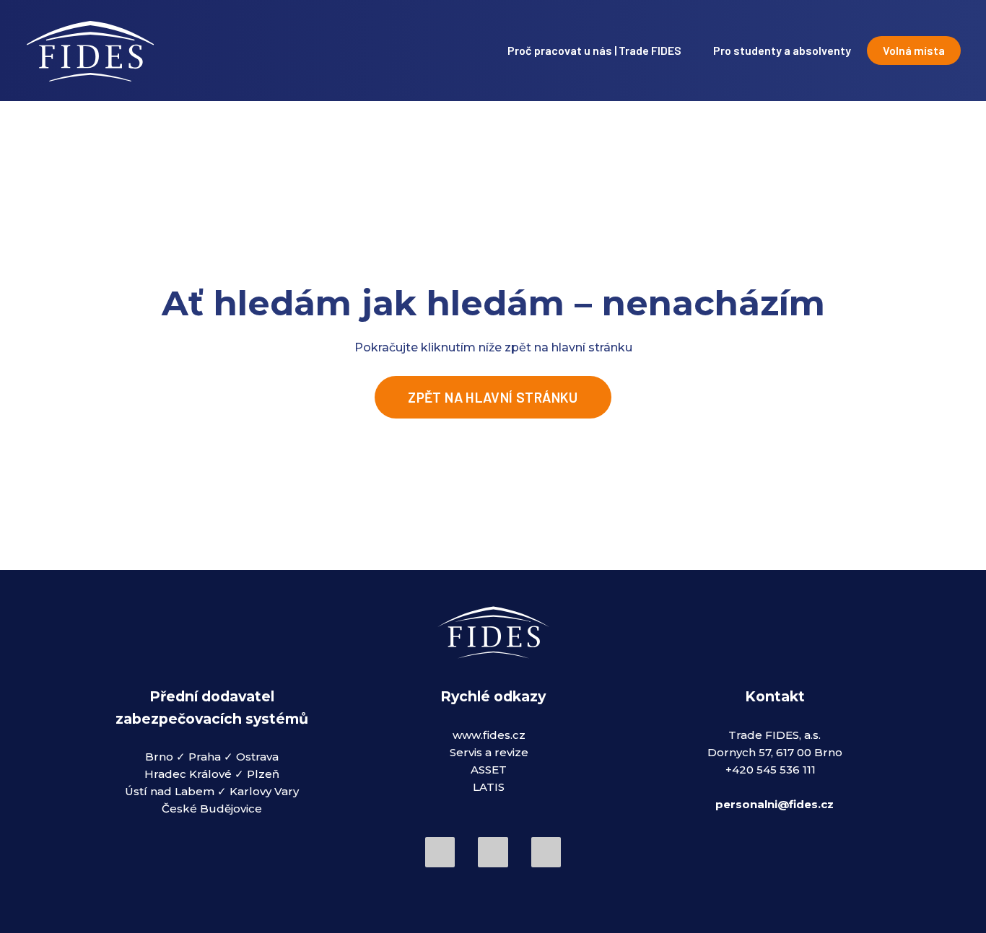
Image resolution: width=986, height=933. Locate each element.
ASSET (489, 769)
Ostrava (257, 757)
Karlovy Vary (264, 792)
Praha (206, 757)
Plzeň (263, 774)
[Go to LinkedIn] (492, 852)
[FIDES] (89, 50)
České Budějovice (212, 809)
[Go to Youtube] (546, 852)
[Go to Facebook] (440, 852)
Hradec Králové (188, 774)
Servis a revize (489, 752)
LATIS (489, 787)
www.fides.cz (489, 735)
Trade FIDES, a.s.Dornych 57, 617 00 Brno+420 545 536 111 (774, 752)
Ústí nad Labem (169, 792)
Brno (160, 757)
